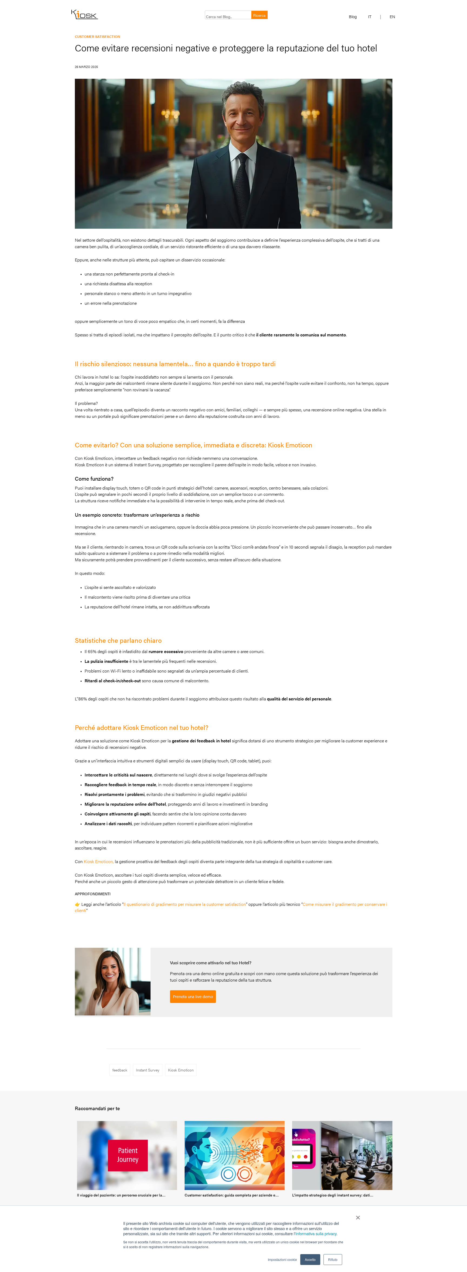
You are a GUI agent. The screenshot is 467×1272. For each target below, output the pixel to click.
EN (392, 16)
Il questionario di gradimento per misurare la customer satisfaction (185, 904)
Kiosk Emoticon (181, 1070)
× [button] (358, 1215)
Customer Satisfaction (97, 36)
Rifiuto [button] (333, 1259)
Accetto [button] (310, 1259)
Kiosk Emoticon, (99, 861)
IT (369, 16)
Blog (353, 16)
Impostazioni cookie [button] (282, 1259)
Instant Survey (147, 1070)
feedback (119, 1070)
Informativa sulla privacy (315, 1233)
